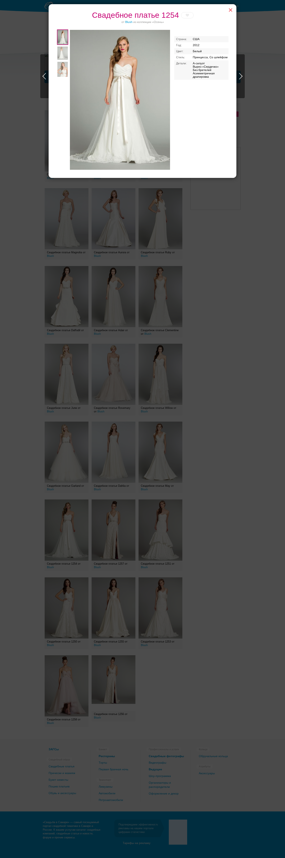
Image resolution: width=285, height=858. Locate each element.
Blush (128, 22)
